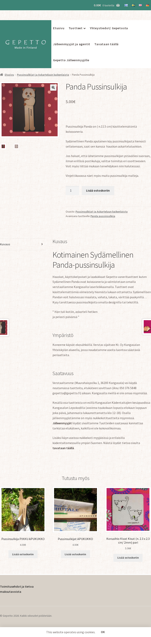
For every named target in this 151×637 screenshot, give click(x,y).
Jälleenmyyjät (62, 423)
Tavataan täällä (106, 44)
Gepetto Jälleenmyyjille (71, 60)
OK (103, 632)
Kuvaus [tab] (5, 244)
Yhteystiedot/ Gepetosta (109, 28)
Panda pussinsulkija (102, 216)
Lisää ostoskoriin (98, 190)
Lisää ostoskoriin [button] (23, 554)
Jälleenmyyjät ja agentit (71, 44)
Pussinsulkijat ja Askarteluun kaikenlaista (43, 74)
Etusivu (58, 28)
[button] (53, 87)
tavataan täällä (63, 448)
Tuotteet (76, 28)
